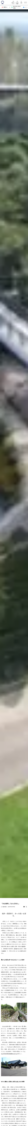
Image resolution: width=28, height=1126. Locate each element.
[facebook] (24, 907)
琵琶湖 (15, 948)
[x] (26, 907)
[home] (6, 2)
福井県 (23, 946)
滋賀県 (4, 951)
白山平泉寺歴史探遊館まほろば (9, 1053)
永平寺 (19, 1042)
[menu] (25, 2)
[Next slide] (27, 7)
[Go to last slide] (10, 7)
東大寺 (21, 1105)
